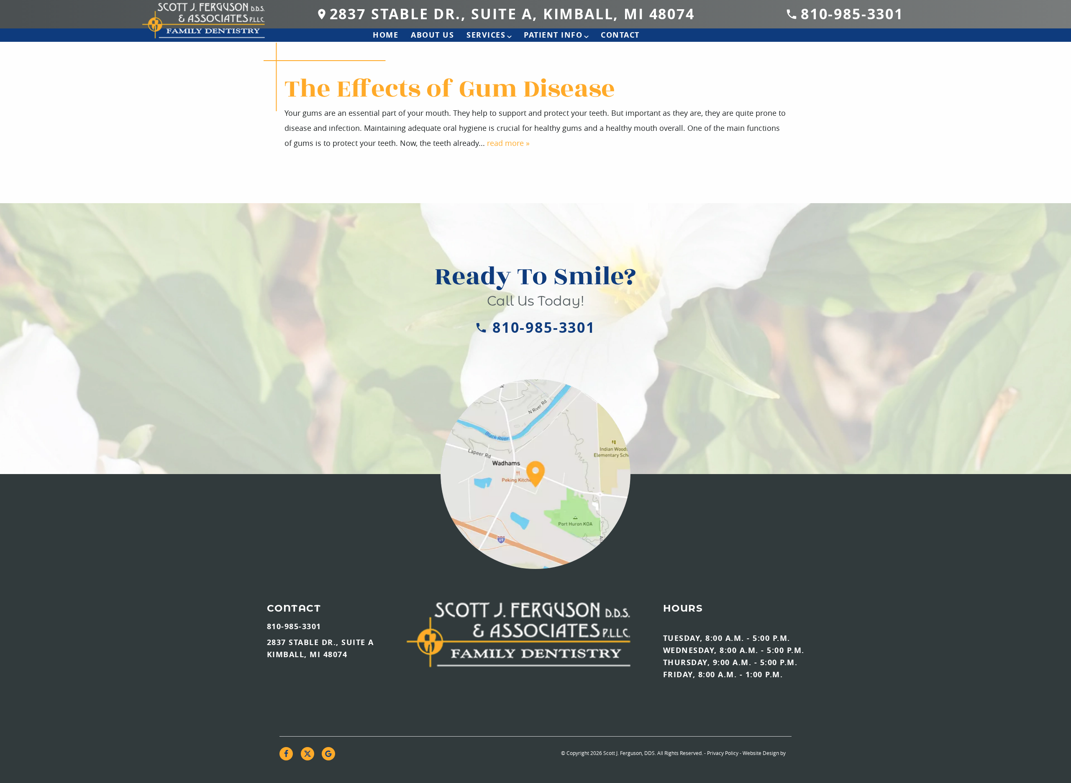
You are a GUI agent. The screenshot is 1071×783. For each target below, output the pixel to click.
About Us (432, 35)
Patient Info (553, 35)
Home (385, 35)
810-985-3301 (852, 14)
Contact (620, 35)
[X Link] (307, 753)
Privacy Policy (722, 753)
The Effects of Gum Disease (449, 89)
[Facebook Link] (286, 753)
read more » (508, 143)
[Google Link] (328, 753)
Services (485, 35)
